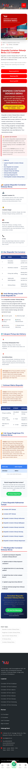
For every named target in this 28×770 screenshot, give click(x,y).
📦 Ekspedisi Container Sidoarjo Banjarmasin (13, 540)
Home (2, 47)
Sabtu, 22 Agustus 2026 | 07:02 (11, 42)
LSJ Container (5, 714)
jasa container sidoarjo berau (9, 635)
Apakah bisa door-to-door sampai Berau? (12, 576)
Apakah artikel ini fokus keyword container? (12, 562)
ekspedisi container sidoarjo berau (10, 629)
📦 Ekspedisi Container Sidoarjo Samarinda (13, 527)
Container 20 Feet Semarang (9, 702)
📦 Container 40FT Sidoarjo (9, 514)
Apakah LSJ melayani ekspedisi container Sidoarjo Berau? (11, 555)
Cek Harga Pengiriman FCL (11, 175)
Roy (3, 44)
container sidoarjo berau (8, 642)
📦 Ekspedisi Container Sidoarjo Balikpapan (13, 523)
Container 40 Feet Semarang (9, 705)
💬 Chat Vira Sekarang (14, 610)
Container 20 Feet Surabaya (8, 683)
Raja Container (5, 723)
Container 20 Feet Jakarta (8, 689)
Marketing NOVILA (14, 71)
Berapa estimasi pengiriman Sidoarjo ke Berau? (13, 587)
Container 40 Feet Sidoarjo (8, 699)
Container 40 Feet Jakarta (8, 693)
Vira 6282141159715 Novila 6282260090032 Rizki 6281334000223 (9, 743)
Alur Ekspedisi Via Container (11, 167)
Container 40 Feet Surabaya (9, 686)
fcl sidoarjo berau (6, 639)
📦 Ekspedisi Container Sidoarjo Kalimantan (13, 518)
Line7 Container (5, 720)
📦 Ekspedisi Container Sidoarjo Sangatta (12, 536)
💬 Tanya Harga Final (14, 494)
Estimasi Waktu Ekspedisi (10, 173)
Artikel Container (13, 44)
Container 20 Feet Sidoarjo (8, 696)
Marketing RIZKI (14, 81)
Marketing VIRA (14, 76)
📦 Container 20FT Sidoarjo (9, 509)
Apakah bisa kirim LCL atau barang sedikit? (12, 569)
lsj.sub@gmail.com (7, 738)
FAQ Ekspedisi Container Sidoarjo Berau (14, 176)
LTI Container (4, 717)
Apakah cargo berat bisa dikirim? (13, 582)
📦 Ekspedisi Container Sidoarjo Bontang (12, 531)
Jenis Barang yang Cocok (10, 169)
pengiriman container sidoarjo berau (11, 632)
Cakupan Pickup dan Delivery (11, 171)
